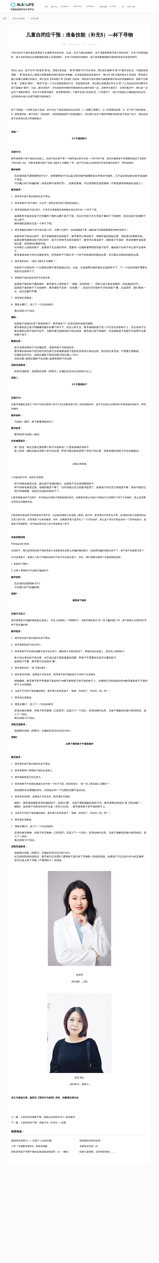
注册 (133, 6)
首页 (46, 6)
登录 (129, 6)
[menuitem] (46, 6)
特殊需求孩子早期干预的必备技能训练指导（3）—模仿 (39, 1151)
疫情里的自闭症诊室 (90, 1140)
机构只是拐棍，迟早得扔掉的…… (97, 1151)
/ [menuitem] (131, 6)
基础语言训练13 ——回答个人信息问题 (31, 1140)
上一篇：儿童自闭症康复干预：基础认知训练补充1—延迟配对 (43, 1116)
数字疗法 (54, 6)
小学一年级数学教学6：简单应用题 (29, 1146)
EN (123, 6)
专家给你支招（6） (89, 1146)
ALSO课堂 (103, 6)
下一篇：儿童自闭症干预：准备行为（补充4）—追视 (38, 1122)
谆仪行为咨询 (19, 18)
